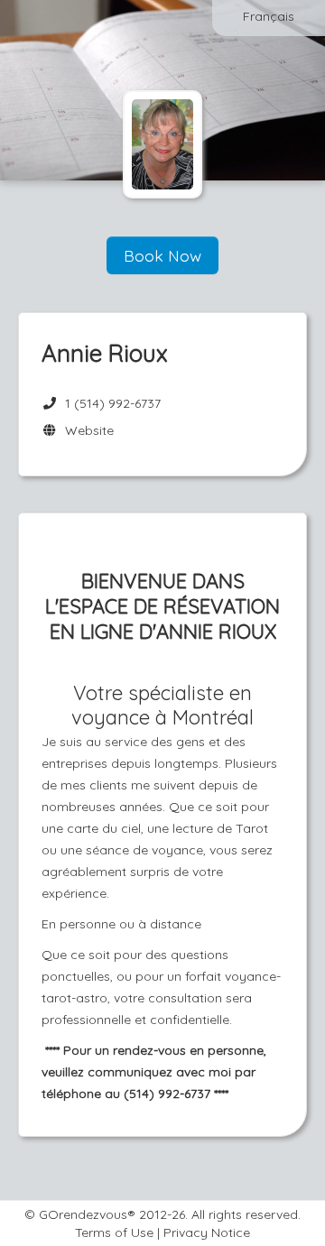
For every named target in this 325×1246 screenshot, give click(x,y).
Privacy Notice (206, 1232)
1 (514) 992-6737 (113, 403)
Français (268, 16)
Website (86, 430)
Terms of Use (114, 1232)
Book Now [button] (162, 255)
